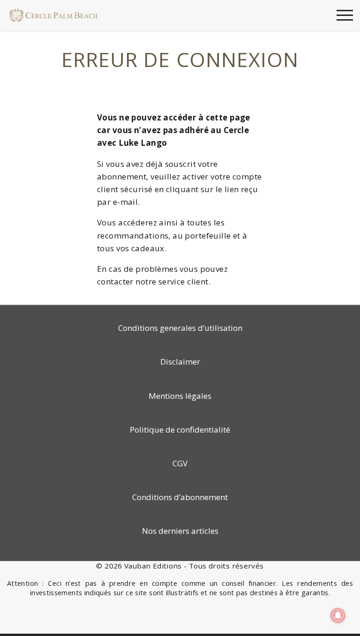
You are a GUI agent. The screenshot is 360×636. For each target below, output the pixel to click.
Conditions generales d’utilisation (180, 327)
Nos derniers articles (180, 530)
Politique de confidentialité (180, 429)
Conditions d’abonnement (180, 497)
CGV (180, 463)
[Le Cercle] (53, 14)
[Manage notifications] (337, 615)
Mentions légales (180, 395)
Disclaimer (180, 361)
